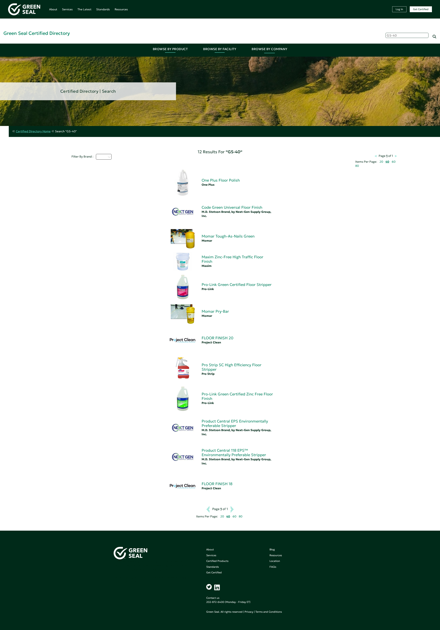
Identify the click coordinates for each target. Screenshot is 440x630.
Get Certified (420, 9)
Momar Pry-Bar (215, 311)
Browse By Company (269, 49)
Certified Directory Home (33, 131)
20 (381, 162)
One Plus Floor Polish (221, 180)
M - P (102, 156)
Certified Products (217, 561)
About (53, 9)
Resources (121, 9)
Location (275, 561)
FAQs (273, 566)
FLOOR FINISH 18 (217, 484)
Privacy (249, 611)
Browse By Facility (219, 49)
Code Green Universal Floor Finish (232, 207)
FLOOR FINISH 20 (217, 338)
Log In (399, 9)
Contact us (212, 597)
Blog (272, 549)
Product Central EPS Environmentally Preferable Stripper (235, 423)
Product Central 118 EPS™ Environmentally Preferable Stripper (234, 452)
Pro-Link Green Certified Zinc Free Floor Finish (237, 396)
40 (387, 162)
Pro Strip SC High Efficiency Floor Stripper (231, 367)
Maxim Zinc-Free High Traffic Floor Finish (232, 259)
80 (357, 166)
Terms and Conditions (268, 611)
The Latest (84, 9)
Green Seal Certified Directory (36, 33)
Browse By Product (170, 49)
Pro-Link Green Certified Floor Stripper (237, 284)
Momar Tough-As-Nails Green (228, 236)
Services (67, 9)
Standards (103, 9)
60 (393, 162)
